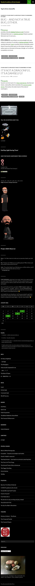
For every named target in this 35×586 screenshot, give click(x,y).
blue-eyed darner (21, 83)
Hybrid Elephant (5, 429)
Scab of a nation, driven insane (10, 2)
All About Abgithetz (6, 358)
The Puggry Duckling (6, 468)
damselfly (3, 15)
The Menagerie (4, 364)
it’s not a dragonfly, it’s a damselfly (15, 72)
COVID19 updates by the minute (9, 487)
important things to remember (23, 15)
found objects (11, 15)
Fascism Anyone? (5, 493)
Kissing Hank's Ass (6, 270)
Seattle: (3, 333)
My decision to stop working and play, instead (12, 499)
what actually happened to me (8, 367)
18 (8, 316)
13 (17, 313)
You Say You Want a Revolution (8, 505)
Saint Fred (3, 409)
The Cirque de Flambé (6, 519)
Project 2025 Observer (8, 249)
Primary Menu (33, 2)
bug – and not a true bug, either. (15, 21)
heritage (4, 361)
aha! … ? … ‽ (4, 370)
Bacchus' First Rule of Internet (8, 485)
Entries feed (4, 390)
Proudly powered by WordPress (7, 584)
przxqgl (3, 440)
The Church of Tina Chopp (7, 462)
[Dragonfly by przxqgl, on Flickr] (4, 80)
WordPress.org (4, 396)
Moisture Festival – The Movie (8, 516)
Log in (2, 387)
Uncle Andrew (4, 471)
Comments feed (5, 393)
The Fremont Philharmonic (7, 418)
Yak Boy (3, 474)
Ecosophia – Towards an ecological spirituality (12, 453)
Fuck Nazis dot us (5, 496)
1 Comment (15, 76)
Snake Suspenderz (5, 412)
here (12, 44)
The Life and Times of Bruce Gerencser (10, 465)
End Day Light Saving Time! (9, 150)
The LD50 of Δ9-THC (6, 502)
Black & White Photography (8, 450)
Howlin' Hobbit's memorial (7, 456)
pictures (3, 16)
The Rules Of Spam (5, 373)
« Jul (2, 323)
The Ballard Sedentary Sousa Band (9, 415)
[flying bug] (4, 30)
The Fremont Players (6, 522)
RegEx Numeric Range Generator (9, 182)
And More (3, 406)
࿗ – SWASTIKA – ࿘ (5, 376)
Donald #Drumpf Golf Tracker (8, 490)
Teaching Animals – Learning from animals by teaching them (16, 459)
